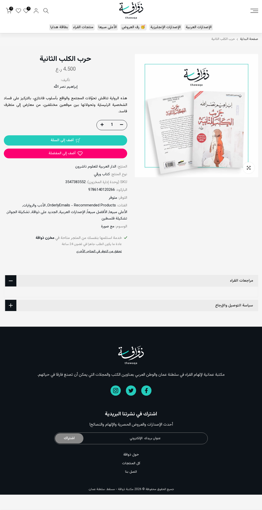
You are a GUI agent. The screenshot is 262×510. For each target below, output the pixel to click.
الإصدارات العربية (199, 27)
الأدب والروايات (34, 205)
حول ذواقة (131, 455)
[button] (65, 153)
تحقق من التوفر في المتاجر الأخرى (99, 251)
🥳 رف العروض (133, 27)
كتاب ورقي (102, 174)
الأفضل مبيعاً (97, 212)
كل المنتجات (131, 463)
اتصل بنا (131, 472)
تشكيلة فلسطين (114, 218)
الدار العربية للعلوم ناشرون (95, 167)
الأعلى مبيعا (108, 27)
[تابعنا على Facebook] (146, 390)
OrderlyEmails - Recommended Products (81, 205)
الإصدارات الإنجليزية (165, 27)
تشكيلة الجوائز (18, 212)
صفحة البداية (249, 39)
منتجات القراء (83, 27)
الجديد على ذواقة (44, 212)
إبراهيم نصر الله (66, 87)
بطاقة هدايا (59, 27)
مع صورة (107, 226)
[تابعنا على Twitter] (131, 390)
